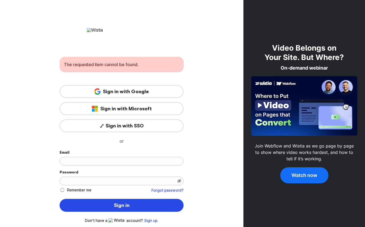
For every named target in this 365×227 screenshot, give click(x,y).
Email (64, 152)
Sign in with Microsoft (126, 108)
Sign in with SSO (125, 125)
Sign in (122, 205)
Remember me (79, 190)
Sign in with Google (126, 91)
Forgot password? (168, 190)
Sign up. (151, 220)
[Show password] (179, 181)
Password (69, 172)
